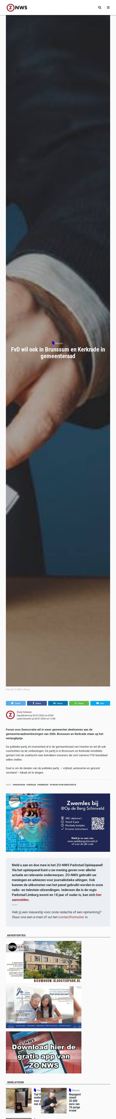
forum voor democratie (63, 785)
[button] (16, 703)
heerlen (32, 785)
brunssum (19, 785)
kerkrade (43, 785)
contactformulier (71, 917)
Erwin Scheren (24, 712)
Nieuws (59, 343)
